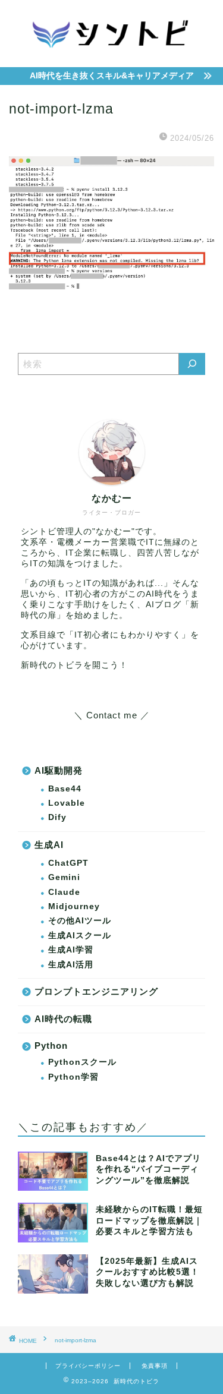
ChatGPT (68, 863)
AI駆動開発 (58, 770)
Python (51, 1045)
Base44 (64, 788)
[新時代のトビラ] (111, 55)
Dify (57, 817)
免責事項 (155, 1366)
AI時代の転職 (63, 1019)
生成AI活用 (70, 964)
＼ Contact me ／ (112, 715)
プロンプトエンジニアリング (96, 991)
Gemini (64, 877)
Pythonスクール (82, 1062)
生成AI (49, 845)
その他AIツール (79, 920)
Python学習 (73, 1077)
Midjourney (74, 906)
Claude (64, 892)
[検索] (192, 364)
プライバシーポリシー (88, 1366)
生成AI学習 (70, 949)
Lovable (66, 803)
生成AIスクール (79, 935)
